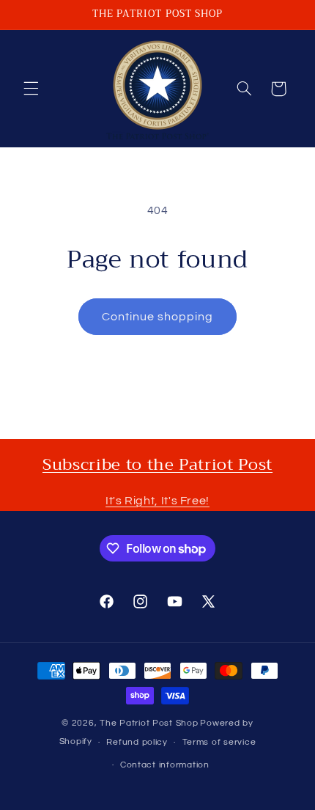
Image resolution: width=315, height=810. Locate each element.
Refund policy (137, 742)
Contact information (165, 765)
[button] (31, 89)
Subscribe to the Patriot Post (157, 465)
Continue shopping (158, 317)
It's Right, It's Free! (157, 501)
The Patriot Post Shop (149, 723)
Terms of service (219, 742)
